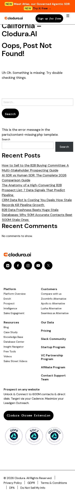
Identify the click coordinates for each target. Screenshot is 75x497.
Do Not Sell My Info (32, 488)
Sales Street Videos (15, 361)
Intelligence (10, 308)
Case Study (11, 332)
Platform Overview (15, 293)
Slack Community (53, 339)
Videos (8, 356)
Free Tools (10, 351)
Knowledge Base (13, 337)
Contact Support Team (53, 377)
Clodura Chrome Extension (28, 415)
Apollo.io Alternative (53, 303)
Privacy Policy (13, 483)
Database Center (14, 341)
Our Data (47, 322)
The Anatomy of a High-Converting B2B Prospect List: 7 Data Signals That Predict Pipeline (33, 190)
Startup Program (53, 347)
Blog (6, 327)
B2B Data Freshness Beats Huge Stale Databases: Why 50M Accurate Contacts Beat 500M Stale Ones (37, 215)
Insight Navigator (14, 346)
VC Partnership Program (52, 357)
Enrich (7, 298)
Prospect (9, 303)
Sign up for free (49, 18)
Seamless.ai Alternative (55, 313)
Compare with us (51, 293)
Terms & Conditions (54, 483)
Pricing (46, 331)
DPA (12, 488)
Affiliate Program (53, 367)
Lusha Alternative (51, 308)
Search (6, 139)
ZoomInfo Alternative (53, 298)
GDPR (31, 483)
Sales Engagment (14, 313)
